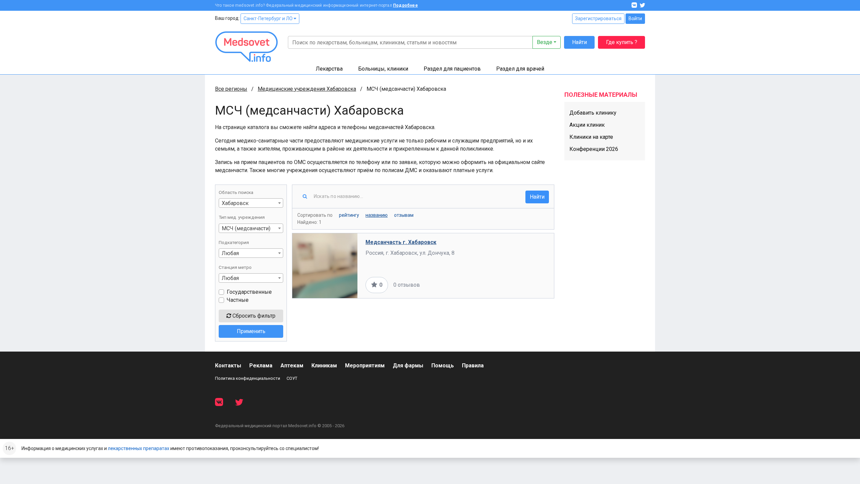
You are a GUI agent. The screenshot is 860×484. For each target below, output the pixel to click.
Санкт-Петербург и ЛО (269, 18)
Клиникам (324, 365)
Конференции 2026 (593, 149)
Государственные (249, 292)
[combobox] (251, 203)
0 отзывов (406, 285)
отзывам (404, 215)
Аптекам (292, 365)
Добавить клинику (592, 113)
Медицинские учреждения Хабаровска (307, 89)
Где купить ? (621, 42)
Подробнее (405, 5)
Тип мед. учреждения (242, 217)
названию (377, 215)
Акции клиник (587, 125)
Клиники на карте (591, 137)
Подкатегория (234, 242)
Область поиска (236, 192)
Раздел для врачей (520, 69)
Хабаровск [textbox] (235, 203)
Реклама (260, 365)
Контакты (228, 365)
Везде (544, 42)
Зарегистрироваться (598, 18)
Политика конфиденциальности (247, 378)
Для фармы (408, 365)
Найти (579, 42)
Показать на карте (523, 285)
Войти (635, 18)
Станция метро (235, 267)
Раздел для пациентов (452, 69)
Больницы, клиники (383, 69)
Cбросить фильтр (253, 316)
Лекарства (329, 69)
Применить (251, 331)
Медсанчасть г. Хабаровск (401, 242)
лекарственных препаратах (138, 448)
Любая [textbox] (230, 253)
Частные (238, 300)
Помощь (442, 365)
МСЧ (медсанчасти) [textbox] (246, 228)
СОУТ (292, 378)
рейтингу (349, 215)
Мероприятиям (365, 365)
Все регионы (231, 89)
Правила (473, 365)
